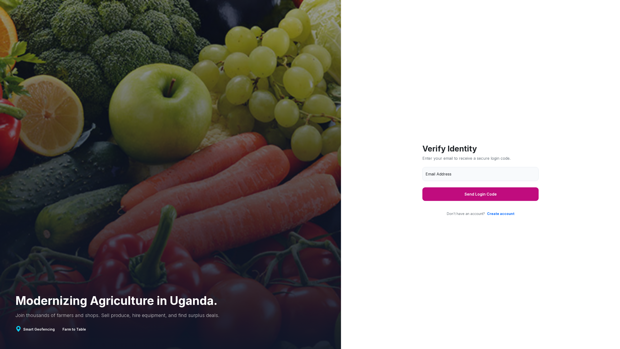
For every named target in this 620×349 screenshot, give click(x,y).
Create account (500, 214)
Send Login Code (481, 194)
